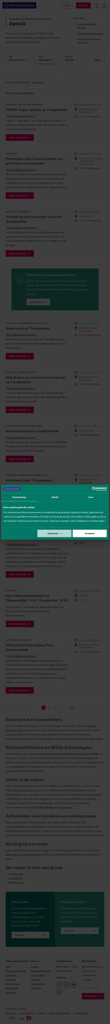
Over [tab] (90, 497)
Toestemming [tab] (19, 497)
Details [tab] (55, 497)
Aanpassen (52, 533)
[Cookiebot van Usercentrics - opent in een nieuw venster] (94, 489)
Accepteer (90, 533)
